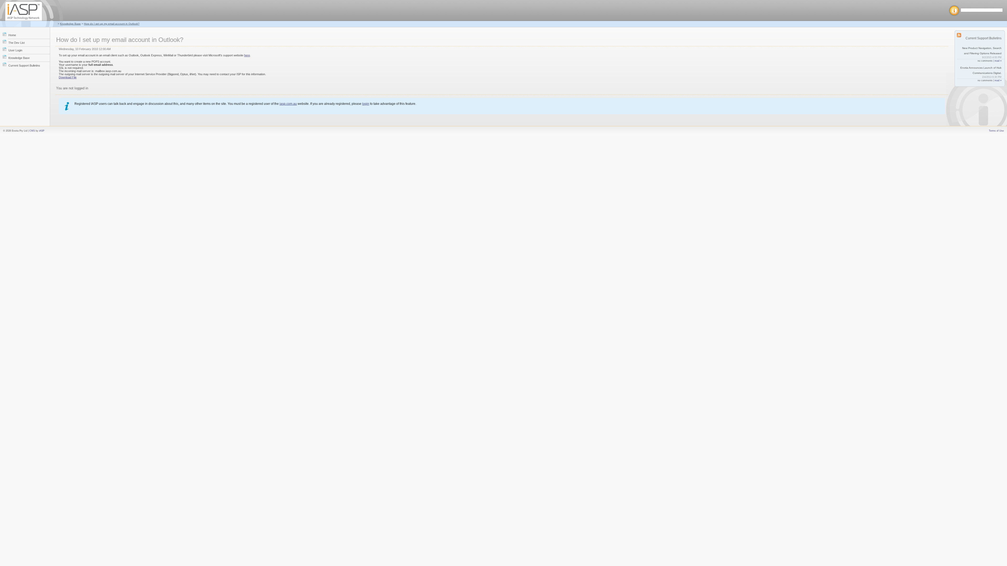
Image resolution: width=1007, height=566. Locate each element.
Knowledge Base (70, 23)
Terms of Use (996, 130)
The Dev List (16, 42)
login (365, 104)
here (247, 55)
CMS (32, 130)
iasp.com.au (288, 104)
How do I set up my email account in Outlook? (112, 23)
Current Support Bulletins (24, 65)
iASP (41, 130)
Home (12, 35)
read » (998, 60)
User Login (15, 50)
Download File (68, 77)
